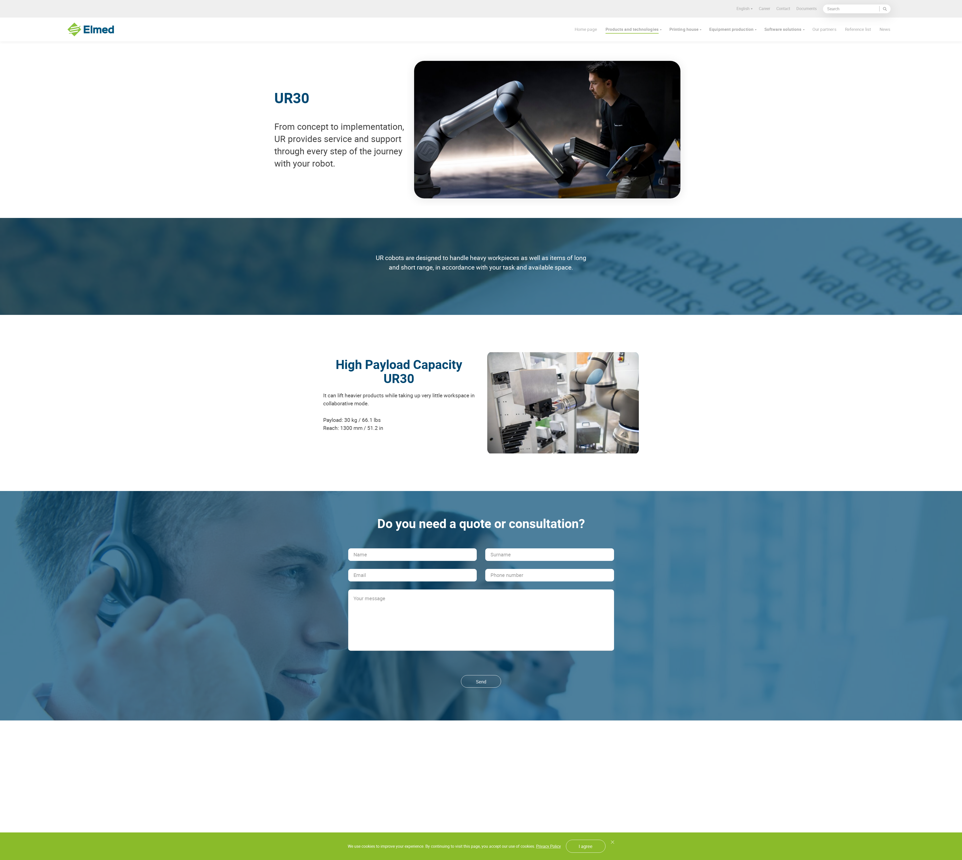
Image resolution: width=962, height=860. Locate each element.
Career (764, 8)
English (743, 8)
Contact (783, 8)
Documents (806, 8)
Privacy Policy (548, 846)
